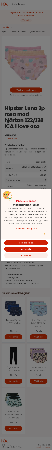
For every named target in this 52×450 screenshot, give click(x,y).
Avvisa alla (26, 249)
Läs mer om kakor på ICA (26, 228)
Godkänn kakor (26, 243)
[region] (26, 225)
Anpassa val (25, 255)
